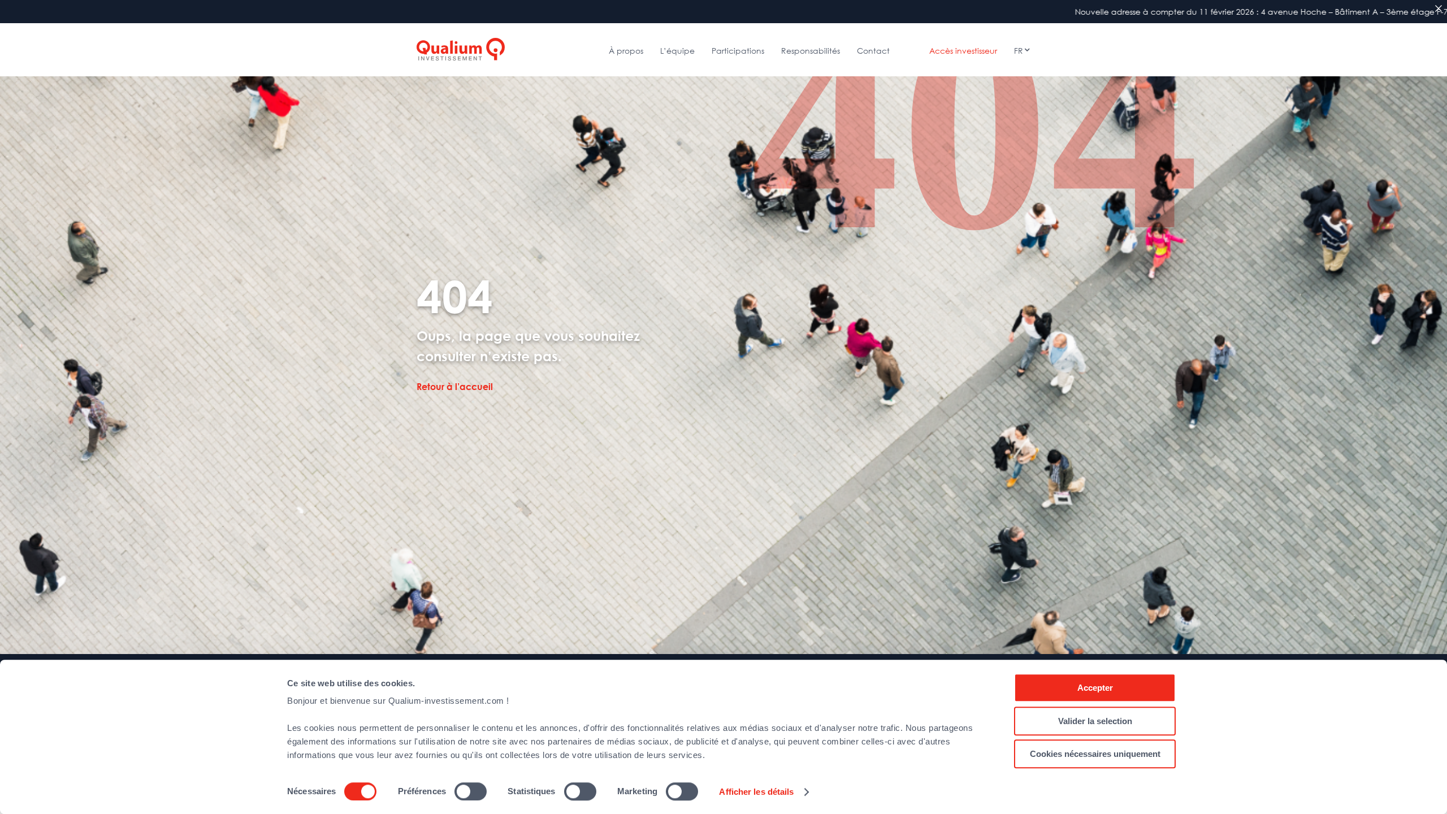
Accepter (1095, 687)
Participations (738, 50)
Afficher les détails (756, 791)
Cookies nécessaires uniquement (1095, 754)
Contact (873, 50)
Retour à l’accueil (455, 387)
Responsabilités (810, 50)
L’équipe (677, 50)
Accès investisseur (963, 50)
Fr (1018, 50)
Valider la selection (1095, 721)
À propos (626, 50)
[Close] (1438, 8)
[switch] (470, 791)
